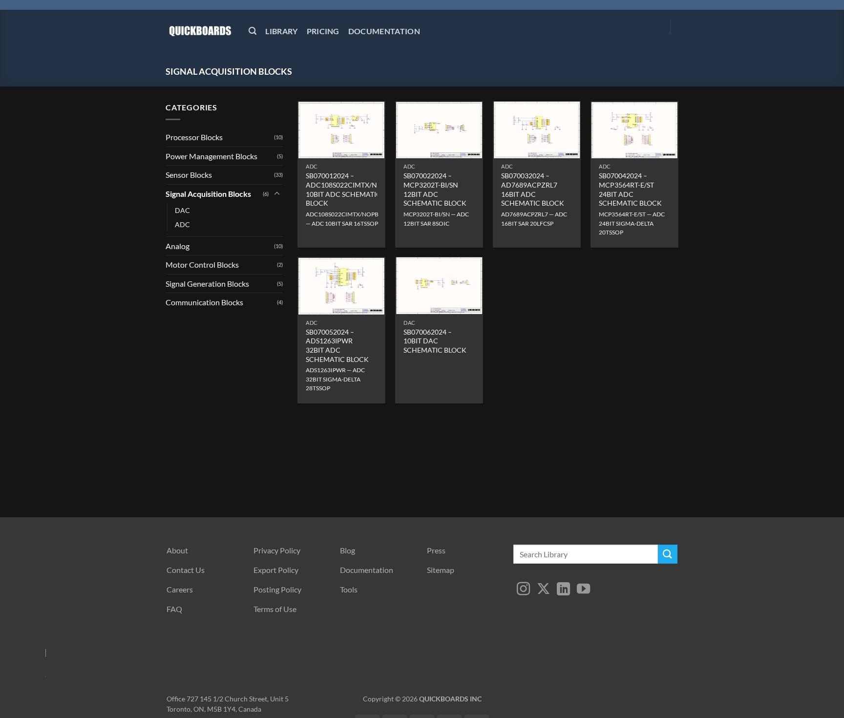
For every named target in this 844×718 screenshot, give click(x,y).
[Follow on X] (543, 589)
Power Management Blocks (211, 156)
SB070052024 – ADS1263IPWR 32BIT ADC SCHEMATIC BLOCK (337, 345)
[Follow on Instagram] (523, 589)
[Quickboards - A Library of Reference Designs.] (200, 30)
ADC (182, 224)
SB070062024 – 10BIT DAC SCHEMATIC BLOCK (434, 341)
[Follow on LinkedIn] (563, 589)
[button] (252, 31)
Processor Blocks (194, 137)
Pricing (323, 31)
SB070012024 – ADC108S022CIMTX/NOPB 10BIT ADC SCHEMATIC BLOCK (348, 189)
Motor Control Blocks (202, 264)
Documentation (384, 31)
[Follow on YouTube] (583, 589)
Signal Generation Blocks (207, 283)
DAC (182, 210)
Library (281, 31)
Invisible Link (22, 667)
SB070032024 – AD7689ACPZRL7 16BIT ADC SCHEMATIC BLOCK (532, 189)
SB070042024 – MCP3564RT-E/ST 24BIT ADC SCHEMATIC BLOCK (630, 189)
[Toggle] (277, 194)
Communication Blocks (204, 302)
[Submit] (667, 554)
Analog (178, 246)
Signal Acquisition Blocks (208, 193)
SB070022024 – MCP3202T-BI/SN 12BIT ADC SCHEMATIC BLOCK (434, 189)
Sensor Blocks (189, 174)
